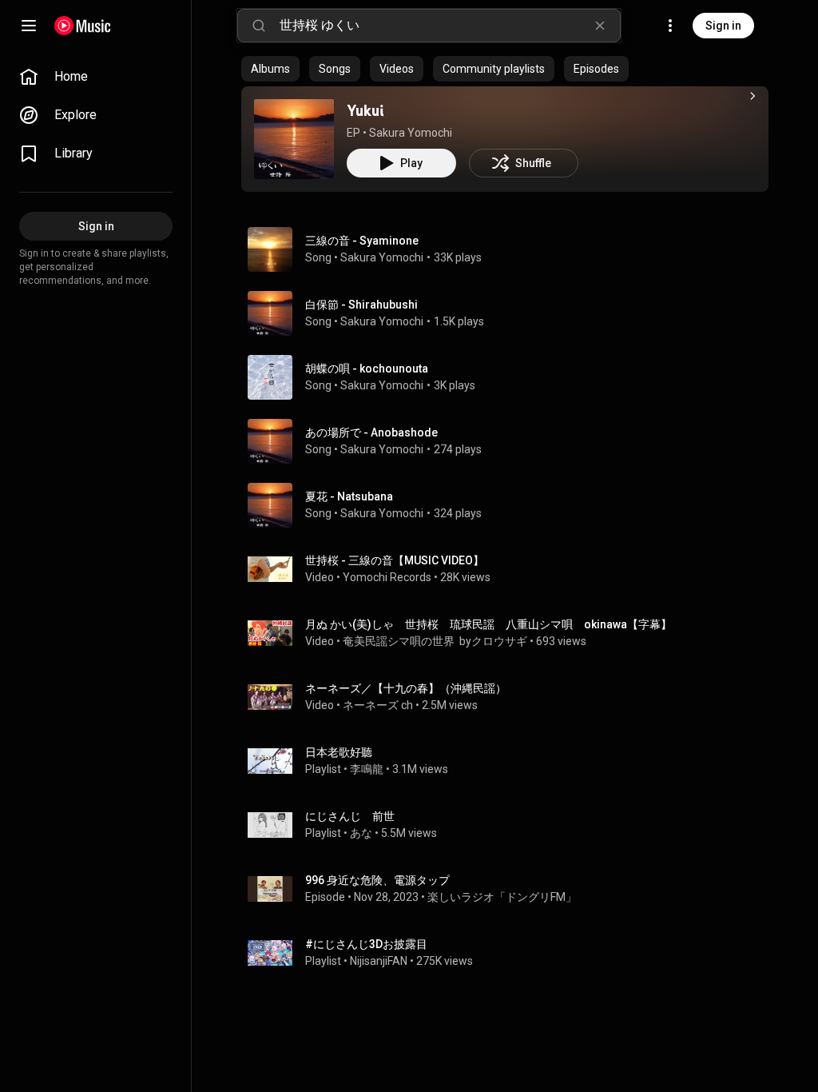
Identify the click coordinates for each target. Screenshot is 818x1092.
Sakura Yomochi (410, 132)
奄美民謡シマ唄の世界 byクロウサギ (435, 641)
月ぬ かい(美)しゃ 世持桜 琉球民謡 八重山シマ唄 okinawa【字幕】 (488, 624)
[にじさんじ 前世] (511, 825)
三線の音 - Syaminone (362, 240)
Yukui (365, 110)
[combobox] (450, 26)
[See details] (752, 96)
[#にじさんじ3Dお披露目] (511, 953)
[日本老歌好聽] (511, 761)
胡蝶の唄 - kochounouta (366, 368)
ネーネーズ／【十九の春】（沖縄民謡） (405, 688)
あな (361, 833)
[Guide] (28, 25)
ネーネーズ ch (378, 705)
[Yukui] (294, 139)
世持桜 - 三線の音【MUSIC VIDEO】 (394, 560)
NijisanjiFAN (378, 961)
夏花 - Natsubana (349, 496)
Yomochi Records (387, 577)
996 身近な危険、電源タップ (377, 880)
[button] (294, 139)
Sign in (723, 25)
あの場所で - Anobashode (371, 432)
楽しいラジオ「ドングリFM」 (502, 897)
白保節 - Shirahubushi (361, 304)
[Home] (82, 25)
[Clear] (600, 25)
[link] (95, 77)
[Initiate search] (259, 25)
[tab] (270, 69)
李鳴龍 (366, 769)
